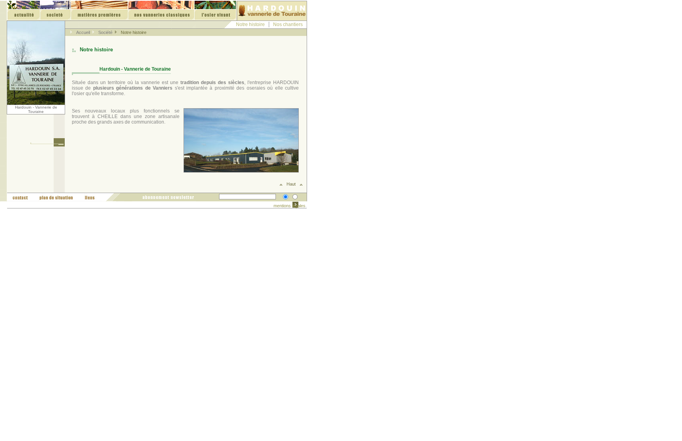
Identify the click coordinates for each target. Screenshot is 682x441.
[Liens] (89, 197)
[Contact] (19, 197)
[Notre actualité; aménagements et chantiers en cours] (23, 11)
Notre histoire (250, 24)
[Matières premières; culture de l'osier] (99, 11)
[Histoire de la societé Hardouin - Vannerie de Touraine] (55, 11)
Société (105, 32)
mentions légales (289, 205)
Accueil (83, 32)
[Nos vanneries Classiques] (161, 11)
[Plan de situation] (53, 197)
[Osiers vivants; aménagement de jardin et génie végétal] (215, 11)
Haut (291, 184)
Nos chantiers (288, 24)
